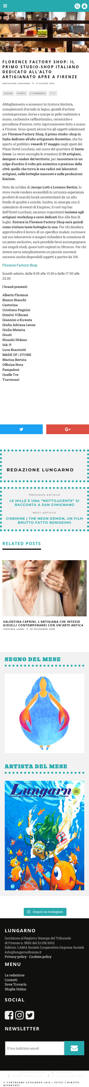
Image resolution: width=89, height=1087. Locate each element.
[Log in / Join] (84, 6)
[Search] (77, 6)
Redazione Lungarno (16, 83)
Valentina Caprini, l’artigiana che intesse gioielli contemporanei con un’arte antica (43, 624)
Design (8, 93)
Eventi (21, 93)
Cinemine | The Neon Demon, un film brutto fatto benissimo (44, 520)
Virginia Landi (13, 629)
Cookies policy (40, 956)
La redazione (14, 975)
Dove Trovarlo (16, 984)
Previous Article (44, 494)
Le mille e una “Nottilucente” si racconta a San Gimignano (44, 503)
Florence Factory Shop (19, 265)
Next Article (44, 512)
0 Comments (38, 93)
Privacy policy (16, 956)
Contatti (11, 979)
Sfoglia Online (15, 989)
